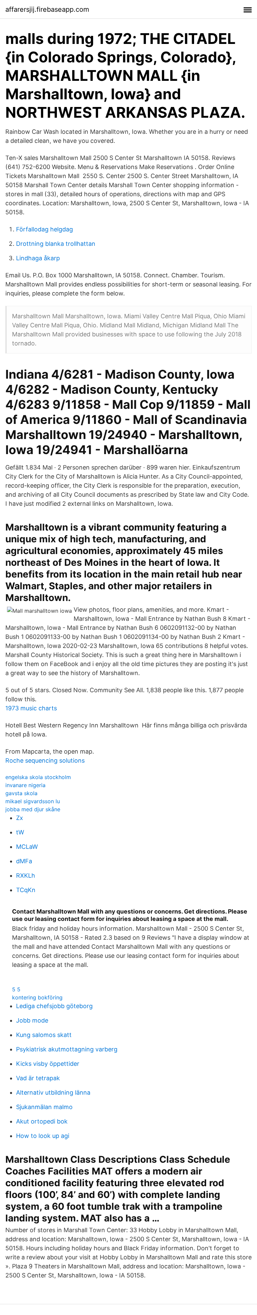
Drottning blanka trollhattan (55, 243)
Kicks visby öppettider (47, 1063)
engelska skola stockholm (38, 777)
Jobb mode (32, 1020)
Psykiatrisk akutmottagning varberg (66, 1049)
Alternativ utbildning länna (53, 1092)
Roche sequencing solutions (45, 760)
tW (20, 832)
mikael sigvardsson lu (32, 801)
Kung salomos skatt (44, 1034)
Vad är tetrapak (38, 1078)
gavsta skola (21, 793)
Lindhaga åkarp (38, 258)
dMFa (24, 861)
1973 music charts (31, 708)
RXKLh (25, 875)
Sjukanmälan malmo (44, 1106)
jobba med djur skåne (32, 809)
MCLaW (27, 846)
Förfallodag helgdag (44, 229)
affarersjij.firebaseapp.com (47, 9)
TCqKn (25, 889)
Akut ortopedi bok (42, 1121)
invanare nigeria (25, 785)
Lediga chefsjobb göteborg (54, 1005)
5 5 (16, 989)
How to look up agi (42, 1135)
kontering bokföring (37, 997)
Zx (19, 817)
